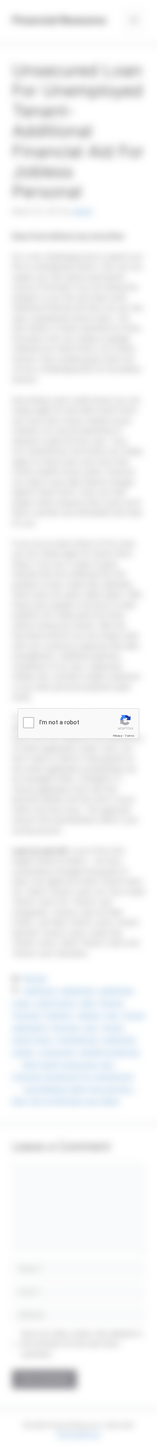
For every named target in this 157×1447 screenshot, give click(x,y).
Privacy (117, 736)
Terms (129, 736)
